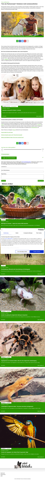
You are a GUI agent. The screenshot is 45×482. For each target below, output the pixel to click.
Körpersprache (34, 127)
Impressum (3, 473)
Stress (2, 124)
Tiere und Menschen (5, 2)
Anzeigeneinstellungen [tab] (28, 232)
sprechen (39, 124)
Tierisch (14, 129)
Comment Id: (4, 166)
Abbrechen (3, 180)
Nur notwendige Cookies (22, 251)
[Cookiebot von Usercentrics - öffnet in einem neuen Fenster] (39, 230)
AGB (1, 475)
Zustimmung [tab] (6, 232)
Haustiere (6, 59)
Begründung (3, 173)
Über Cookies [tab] (39, 232)
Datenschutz (3, 474)
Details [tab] (17, 232)
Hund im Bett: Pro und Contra (7, 132)
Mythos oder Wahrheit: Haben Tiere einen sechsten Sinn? (12, 137)
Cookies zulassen (36, 251)
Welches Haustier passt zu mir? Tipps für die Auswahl (11, 134)
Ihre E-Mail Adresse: (5, 170)
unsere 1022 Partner (8, 238)
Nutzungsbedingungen (26, 161)
